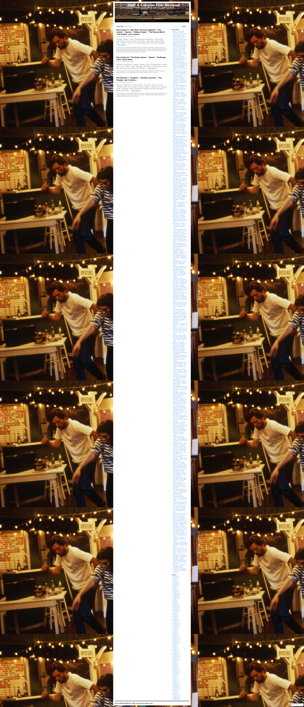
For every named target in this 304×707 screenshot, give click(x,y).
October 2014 (175, 626)
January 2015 (175, 622)
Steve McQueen (132, 72)
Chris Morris (147, 93)
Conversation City (129, 20)
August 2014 (175, 627)
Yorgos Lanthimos (136, 51)
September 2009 (176, 699)
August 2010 (175, 690)
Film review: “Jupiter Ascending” (179, 335)
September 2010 (176, 689)
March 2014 (175, 634)
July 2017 (175, 586)
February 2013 (176, 652)
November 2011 (176, 672)
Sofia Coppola (156, 50)
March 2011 (175, 681)
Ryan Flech (137, 50)
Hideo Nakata (151, 70)
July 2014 (175, 629)
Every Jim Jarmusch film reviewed (179, 513)
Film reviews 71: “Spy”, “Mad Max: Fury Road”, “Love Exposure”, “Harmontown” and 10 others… (180, 294)
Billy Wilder (132, 70)
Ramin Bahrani (131, 50)
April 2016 (175, 603)
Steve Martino (163, 50)
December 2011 (176, 670)
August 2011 (175, 674)
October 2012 (175, 657)
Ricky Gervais (148, 94)
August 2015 (175, 612)
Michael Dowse (119, 72)
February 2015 (176, 620)
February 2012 (176, 667)
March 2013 (175, 650)
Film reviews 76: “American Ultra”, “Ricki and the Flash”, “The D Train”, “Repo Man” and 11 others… (180, 268)
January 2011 (175, 684)
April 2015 (175, 617)
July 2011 (175, 676)
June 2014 (175, 630)
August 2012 (175, 660)
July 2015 (175, 613)
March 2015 (175, 619)
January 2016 (175, 606)
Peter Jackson (142, 94)
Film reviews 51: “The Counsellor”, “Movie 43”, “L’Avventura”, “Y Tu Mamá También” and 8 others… (179, 469)
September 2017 (176, 584)
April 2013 (175, 649)
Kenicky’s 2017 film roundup (178, 56)
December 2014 (176, 623)
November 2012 (176, 656)
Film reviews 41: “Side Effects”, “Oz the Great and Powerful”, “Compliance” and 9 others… (180, 566)
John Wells (161, 48)
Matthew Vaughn (124, 94)
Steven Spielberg (120, 51)
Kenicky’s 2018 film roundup (178, 31)
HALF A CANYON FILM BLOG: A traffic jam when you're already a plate (134, 703)
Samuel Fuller (150, 50)
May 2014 (175, 632)
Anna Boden (146, 47)
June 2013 (175, 646)
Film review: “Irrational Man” (178, 270)
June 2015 (175, 614)
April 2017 (175, 590)
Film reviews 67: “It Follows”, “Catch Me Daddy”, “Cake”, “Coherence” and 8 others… (180, 325)
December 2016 (176, 593)
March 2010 (175, 693)
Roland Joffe (126, 72)
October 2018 (175, 577)
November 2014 (176, 624)
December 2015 (176, 607)
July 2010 (175, 691)
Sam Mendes (143, 50)
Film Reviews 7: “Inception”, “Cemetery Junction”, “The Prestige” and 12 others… (139, 79)
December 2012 (176, 654)
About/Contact (120, 20)
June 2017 (175, 587)
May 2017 (175, 589)
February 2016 (176, 604)
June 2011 (175, 677)
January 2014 (175, 636)
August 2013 (175, 643)
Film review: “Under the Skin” (179, 516)
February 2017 (176, 592)
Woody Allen (127, 96)
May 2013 (175, 647)
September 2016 (176, 597)
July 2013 (175, 644)
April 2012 (175, 664)
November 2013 (176, 639)
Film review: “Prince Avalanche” (179, 514)
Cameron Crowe (158, 47)
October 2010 (175, 687)
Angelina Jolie (140, 47)
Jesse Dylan (161, 93)
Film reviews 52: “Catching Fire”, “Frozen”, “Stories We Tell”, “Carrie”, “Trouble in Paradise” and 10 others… (180, 465)
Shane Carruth (161, 94)
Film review (123, 47)
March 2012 (175, 666)
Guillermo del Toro (142, 48)
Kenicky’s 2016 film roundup (178, 129)
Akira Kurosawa (133, 93)
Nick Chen (133, 36)
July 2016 (175, 599)
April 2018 (175, 580)
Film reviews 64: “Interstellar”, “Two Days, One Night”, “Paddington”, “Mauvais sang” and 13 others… (180, 345)
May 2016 (175, 602)
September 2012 (176, 659)
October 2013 (175, 640)
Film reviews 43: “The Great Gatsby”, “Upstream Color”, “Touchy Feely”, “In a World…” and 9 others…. (180, 556)
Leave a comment (135, 96)
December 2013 (176, 637)
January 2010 (175, 694)
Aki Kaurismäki (133, 47)
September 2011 (176, 673)
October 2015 (175, 609)
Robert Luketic (155, 94)
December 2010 (176, 686)
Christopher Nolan (154, 93)
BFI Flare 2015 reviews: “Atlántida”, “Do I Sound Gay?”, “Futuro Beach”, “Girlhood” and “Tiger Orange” (180, 318)
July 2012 (175, 662)
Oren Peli (136, 94)
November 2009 (176, 697)
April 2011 (175, 680)
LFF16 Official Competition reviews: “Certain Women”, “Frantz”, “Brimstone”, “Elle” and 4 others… (180, 138)
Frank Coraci (134, 48)
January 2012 (175, 669)
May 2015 (175, 616)
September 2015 (176, 610)
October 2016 (175, 596)
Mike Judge (131, 94)
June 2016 (175, 600)
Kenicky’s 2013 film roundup (178, 462)
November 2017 (176, 582)
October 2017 (175, 583)
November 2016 (176, 594)
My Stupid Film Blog (151, 20)
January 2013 (175, 653)
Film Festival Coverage (139, 20)
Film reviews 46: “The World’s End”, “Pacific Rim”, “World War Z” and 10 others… (180, 539)
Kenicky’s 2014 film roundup (178, 342)
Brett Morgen (152, 47)
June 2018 (175, 579)
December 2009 (176, 696)
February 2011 (176, 683)
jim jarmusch (156, 70)
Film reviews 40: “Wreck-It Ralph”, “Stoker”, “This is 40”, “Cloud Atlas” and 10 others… (180, 570)
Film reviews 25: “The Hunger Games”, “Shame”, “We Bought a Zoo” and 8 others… (141, 58)
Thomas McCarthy (128, 51)
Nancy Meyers (125, 50)
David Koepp (123, 48)
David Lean (128, 48)
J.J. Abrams (148, 48)
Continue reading (121, 45)
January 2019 (175, 576)
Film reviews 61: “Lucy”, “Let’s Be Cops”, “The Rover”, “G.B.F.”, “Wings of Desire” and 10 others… (179, 405)
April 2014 (175, 633)
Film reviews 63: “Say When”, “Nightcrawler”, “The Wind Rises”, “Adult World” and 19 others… (179, 349)
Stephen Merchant (120, 96)
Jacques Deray (155, 48)
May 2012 (175, 663)
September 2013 (176, 642)
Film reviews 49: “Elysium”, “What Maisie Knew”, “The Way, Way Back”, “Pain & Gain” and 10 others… (180, 523)
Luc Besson (162, 70)
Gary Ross (145, 70)
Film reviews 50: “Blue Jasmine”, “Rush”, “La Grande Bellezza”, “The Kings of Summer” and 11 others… (180, 519)
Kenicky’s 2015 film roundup (178, 215)
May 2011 (175, 679)
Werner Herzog (140, 72)
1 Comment (143, 51)
